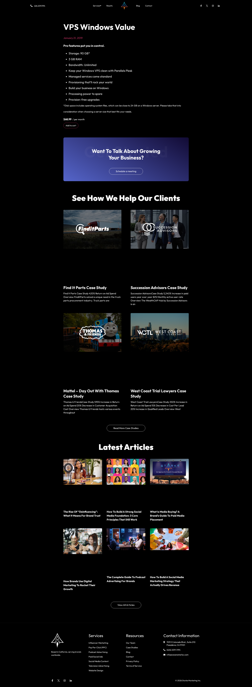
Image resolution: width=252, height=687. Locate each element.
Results (109, 5)
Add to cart (71, 125)
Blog (138, 5)
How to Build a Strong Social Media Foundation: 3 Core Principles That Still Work (124, 515)
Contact (148, 5)
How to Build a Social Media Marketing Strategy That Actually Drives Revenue (167, 581)
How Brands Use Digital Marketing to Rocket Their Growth (79, 585)
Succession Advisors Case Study (159, 287)
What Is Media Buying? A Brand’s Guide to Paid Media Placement (167, 515)
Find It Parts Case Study (85, 287)
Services (96, 5)
